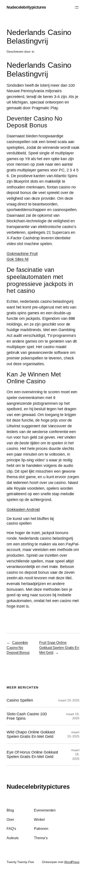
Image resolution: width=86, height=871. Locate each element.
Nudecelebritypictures (26, 7)
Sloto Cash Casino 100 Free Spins (27, 716)
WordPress (71, 862)
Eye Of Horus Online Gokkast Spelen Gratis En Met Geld (32, 754)
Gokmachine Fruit (22, 253)
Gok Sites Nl (17, 259)
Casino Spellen (20, 700)
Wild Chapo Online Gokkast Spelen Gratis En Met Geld (31, 734)
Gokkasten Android (23, 509)
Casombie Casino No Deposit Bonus (18, 647)
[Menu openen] (76, 7)
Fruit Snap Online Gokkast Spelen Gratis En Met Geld (59, 647)
